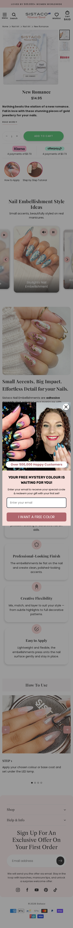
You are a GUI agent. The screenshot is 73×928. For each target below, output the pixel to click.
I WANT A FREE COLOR (36, 516)
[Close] (66, 407)
